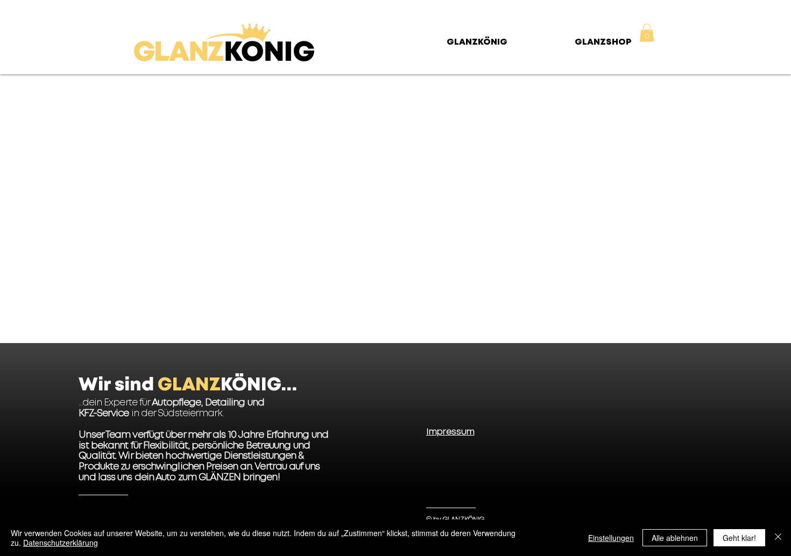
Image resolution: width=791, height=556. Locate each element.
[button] (646, 32)
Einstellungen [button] (611, 537)
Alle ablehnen (675, 537)
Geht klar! (739, 537)
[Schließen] (778, 537)
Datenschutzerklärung (60, 542)
